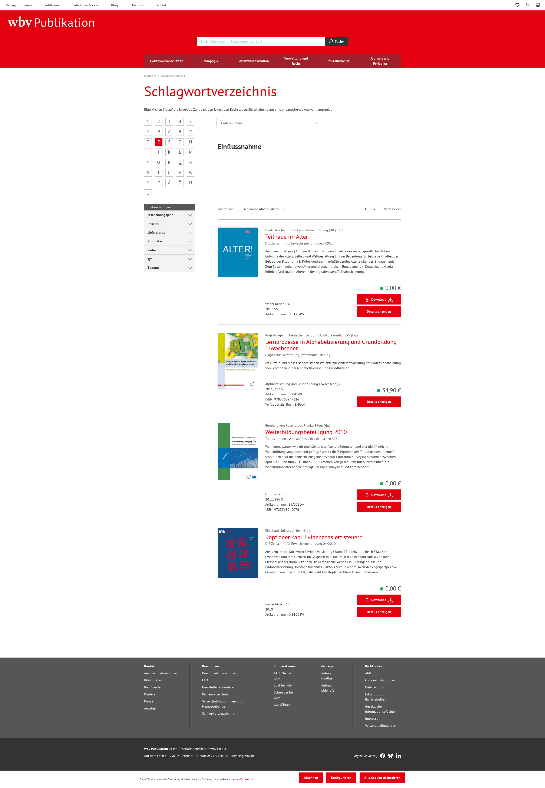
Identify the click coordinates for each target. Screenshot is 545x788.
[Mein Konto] (527, 4)
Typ (150, 259)
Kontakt (162, 5)
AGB (368, 673)
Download (378, 299)
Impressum (373, 718)
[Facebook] (381, 756)
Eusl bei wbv (283, 685)
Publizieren (52, 5)
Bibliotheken (153, 680)
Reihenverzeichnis (215, 694)
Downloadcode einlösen (220, 673)
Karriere (149, 694)
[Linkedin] (397, 756)
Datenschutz (374, 687)
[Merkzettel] (517, 4)
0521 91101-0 (217, 756)
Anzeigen (151, 708)
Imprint (153, 223)
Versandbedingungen (380, 725)
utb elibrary (282, 704)
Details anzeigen (379, 311)
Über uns (137, 5)
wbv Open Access (85, 5)
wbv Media (218, 749)
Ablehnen (311, 777)
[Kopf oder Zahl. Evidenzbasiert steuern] (238, 553)
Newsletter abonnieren (218, 687)
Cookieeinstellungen (380, 680)
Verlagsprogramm (19, 5)
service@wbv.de (243, 756)
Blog (114, 5)
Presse (148, 701)
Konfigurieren (341, 777)
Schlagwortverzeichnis (218, 713)
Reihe (152, 250)
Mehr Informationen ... (244, 779)
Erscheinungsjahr (160, 215)
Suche (339, 41)
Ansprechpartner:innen (160, 673)
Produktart (156, 241)
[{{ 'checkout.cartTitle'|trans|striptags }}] (538, 5)
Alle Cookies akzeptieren (382, 777)
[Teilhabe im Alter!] (238, 252)
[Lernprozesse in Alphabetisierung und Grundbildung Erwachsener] (238, 361)
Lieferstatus (156, 232)
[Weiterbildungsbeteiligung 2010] (238, 451)
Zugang (153, 267)
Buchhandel (153, 687)
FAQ (205, 680)
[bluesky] (389, 756)
